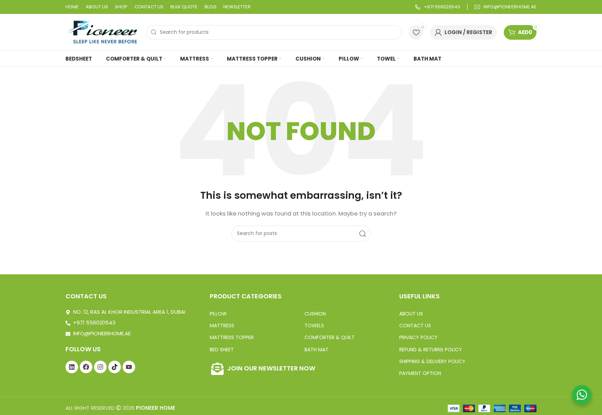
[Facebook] (86, 367)
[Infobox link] (437, 7)
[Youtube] (129, 367)
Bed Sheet (222, 349)
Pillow (218, 313)
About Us (411, 313)
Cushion (315, 313)
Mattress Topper (232, 337)
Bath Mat (316, 349)
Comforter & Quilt (329, 337)
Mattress (222, 325)
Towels (314, 325)
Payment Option (420, 373)
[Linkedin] (71, 367)
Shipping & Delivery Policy (432, 361)
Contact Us (415, 325)
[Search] (363, 234)
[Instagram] (100, 367)
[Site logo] (102, 32)
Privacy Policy (418, 337)
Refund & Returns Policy (430, 349)
